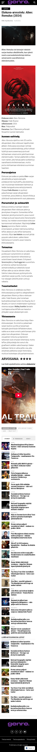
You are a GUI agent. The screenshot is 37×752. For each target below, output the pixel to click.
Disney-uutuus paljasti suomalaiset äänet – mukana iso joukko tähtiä (22, 526)
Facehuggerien (19, 262)
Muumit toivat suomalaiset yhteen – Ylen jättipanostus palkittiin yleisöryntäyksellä (21, 631)
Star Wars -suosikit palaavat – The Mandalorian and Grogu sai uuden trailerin (22, 583)
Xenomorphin (7, 262)
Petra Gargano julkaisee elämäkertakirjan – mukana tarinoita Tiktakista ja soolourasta (20, 476)
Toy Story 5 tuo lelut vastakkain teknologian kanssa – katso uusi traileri (22, 574)
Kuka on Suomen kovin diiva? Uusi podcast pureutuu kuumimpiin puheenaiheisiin (23, 517)
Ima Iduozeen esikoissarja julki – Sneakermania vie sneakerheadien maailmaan (23, 555)
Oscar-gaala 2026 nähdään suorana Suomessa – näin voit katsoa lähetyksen (21, 486)
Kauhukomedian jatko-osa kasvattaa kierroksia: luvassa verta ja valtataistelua (21, 621)
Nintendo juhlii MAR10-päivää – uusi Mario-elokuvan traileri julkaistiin (22, 466)
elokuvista (30, 364)
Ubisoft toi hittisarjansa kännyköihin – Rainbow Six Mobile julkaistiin (23, 545)
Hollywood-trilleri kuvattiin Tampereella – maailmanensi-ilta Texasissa (22, 456)
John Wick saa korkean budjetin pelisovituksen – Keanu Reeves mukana (22, 593)
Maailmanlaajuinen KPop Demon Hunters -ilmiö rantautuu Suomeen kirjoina (23, 447)
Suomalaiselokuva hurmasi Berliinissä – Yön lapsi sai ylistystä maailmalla (20, 496)
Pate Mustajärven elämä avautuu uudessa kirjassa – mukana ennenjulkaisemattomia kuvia (22, 536)
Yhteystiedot (31, 739)
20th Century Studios (25, 428)
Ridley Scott (12, 431)
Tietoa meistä (6, 739)
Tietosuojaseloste (19, 739)
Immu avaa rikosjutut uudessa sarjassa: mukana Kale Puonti (21, 611)
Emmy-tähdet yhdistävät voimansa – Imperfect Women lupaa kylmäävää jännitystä (21, 564)
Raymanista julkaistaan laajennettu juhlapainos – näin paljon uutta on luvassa (21, 602)
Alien (26, 176)
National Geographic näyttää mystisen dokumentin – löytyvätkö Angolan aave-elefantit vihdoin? (21, 506)
